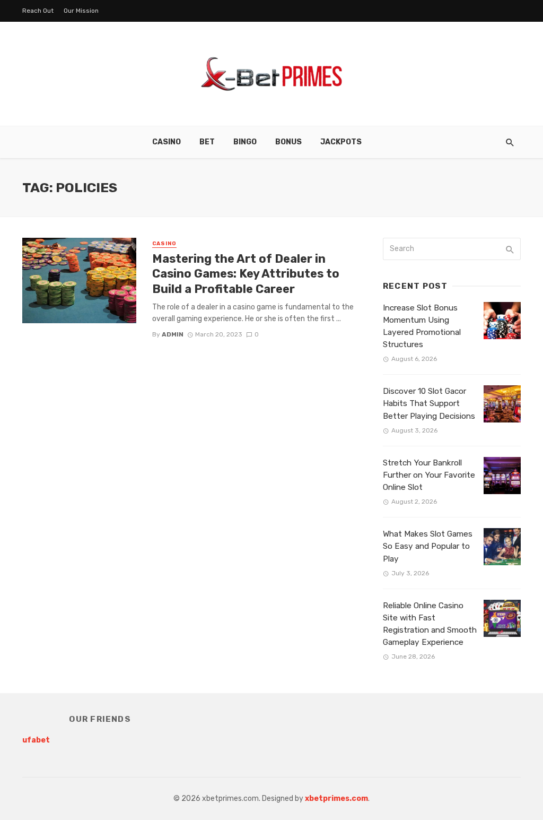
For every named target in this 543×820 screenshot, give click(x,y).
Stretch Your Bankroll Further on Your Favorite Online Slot (429, 475)
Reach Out (38, 10)
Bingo (245, 141)
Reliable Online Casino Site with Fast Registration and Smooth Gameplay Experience (430, 624)
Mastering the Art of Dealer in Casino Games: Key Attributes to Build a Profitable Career (245, 274)
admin (172, 334)
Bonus (288, 141)
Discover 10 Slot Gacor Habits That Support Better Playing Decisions (429, 403)
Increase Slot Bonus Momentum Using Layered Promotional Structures (422, 326)
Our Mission (81, 10)
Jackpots (341, 141)
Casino (166, 141)
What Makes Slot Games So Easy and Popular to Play (427, 546)
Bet (207, 141)
